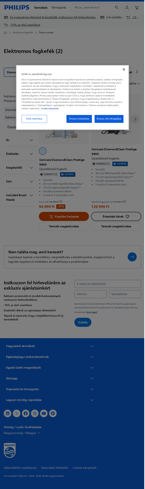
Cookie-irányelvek (48, 108)
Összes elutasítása (78, 119)
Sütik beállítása (33, 119)
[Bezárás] (122, 69)
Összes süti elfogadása (107, 119)
